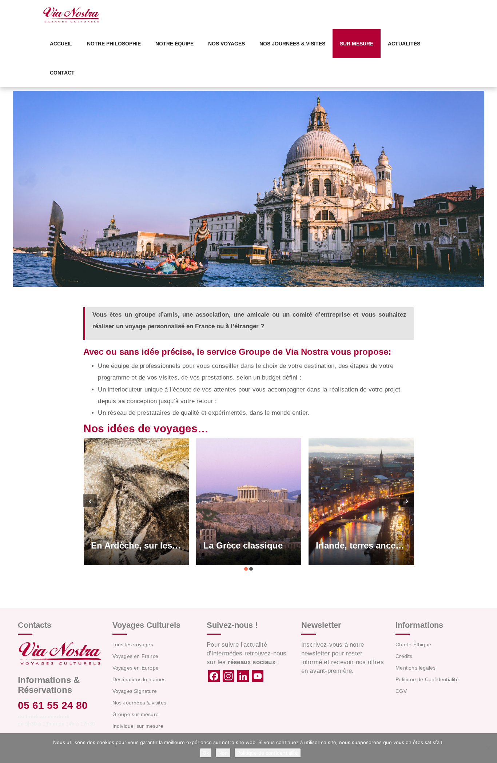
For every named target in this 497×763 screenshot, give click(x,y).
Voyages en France (135, 656)
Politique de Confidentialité (427, 679)
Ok (206, 753)
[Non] (488, 748)
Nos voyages (226, 44)
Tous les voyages (132, 644)
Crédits (403, 656)
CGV (401, 691)
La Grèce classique (209, 545)
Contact (62, 73)
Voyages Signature (134, 691)
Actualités (404, 44)
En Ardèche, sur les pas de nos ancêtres (102, 545)
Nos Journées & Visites (292, 44)
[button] (246, 569)
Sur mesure (356, 44)
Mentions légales (415, 668)
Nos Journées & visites (139, 703)
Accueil (61, 44)
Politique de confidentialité (267, 753)
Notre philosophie (114, 44)
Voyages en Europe (135, 668)
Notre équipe (174, 44)
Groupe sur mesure (135, 714)
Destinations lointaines (139, 679)
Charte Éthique (413, 644)
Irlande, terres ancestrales (328, 545)
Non (223, 753)
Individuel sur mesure (137, 726)
